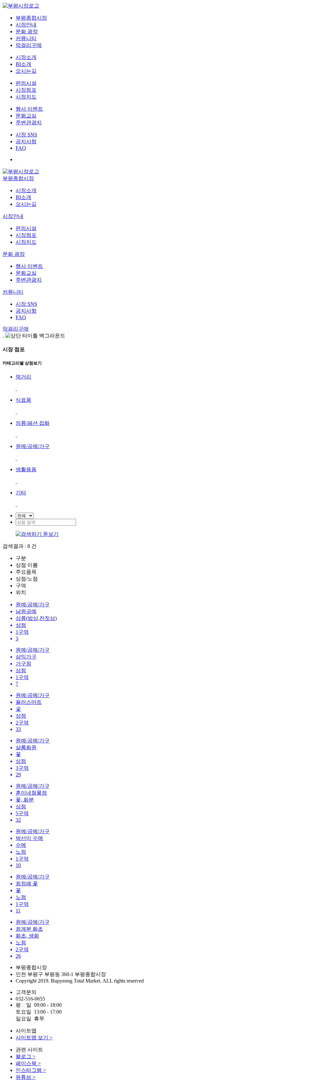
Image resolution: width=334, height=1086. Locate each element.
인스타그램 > (31, 1070)
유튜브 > (26, 1077)
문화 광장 (27, 31)
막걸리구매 (29, 45)
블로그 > (26, 1056)
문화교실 (26, 115)
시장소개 (26, 57)
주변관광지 (29, 122)
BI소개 (23, 64)
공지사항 (26, 141)
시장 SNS (26, 134)
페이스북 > (28, 1063)
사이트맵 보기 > (34, 1037)
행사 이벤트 (29, 109)
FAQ (21, 148)
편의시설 (26, 83)
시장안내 (26, 24)
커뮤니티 (26, 38)
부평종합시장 (31, 18)
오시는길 (26, 71)
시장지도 (26, 97)
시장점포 (26, 90)
